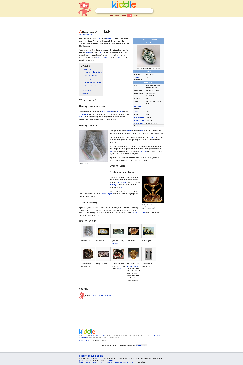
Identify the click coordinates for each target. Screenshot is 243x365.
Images (117, 15)
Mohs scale (137, 106)
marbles (122, 187)
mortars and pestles (139, 213)
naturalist (120, 111)
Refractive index (139, 120)
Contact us (109, 362)
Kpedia (130, 15)
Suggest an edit (141, 345)
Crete (106, 57)
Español (136, 15)
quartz (100, 38)
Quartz (100, 52)
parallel (152, 137)
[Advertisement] (121, 22)
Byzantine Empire (132, 266)
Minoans (99, 57)
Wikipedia (82, 360)
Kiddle (81, 362)
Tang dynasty (115, 243)
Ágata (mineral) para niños (102, 295)
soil (126, 160)
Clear (146, 11)
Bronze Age (119, 57)
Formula (136, 77)
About (94, 362)
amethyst (144, 151)
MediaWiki (109, 360)
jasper (120, 268)
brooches (124, 182)
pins (118, 182)
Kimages (123, 15)
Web (111, 15)
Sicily (81, 117)
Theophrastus (83, 114)
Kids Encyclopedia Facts (86, 34)
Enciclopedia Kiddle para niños (123, 362)
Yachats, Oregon (106, 194)
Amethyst (89, 52)
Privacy (101, 362)
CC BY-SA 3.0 (99, 358)
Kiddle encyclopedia (97, 335)
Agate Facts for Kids (86, 340)
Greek (103, 111)
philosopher (110, 111)
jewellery (113, 185)
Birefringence (138, 123)
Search (150, 11)
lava (141, 131)
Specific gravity (139, 117)
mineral (108, 38)
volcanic (129, 131)
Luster (136, 111)
